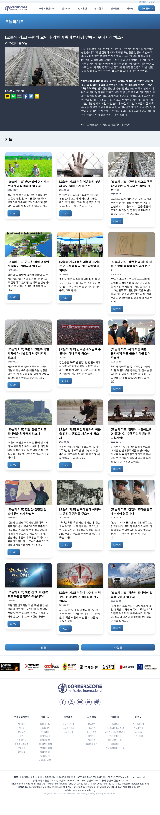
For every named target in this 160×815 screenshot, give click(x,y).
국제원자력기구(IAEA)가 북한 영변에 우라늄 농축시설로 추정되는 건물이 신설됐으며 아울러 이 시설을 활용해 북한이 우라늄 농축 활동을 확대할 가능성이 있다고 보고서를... (131, 206)
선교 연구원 (22, 740)
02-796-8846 (95, 777)
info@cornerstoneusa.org (135, 783)
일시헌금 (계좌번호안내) (115, 731)
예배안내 (91, 736)
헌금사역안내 (115, 736)
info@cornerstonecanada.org (80, 790)
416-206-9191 (135, 786)
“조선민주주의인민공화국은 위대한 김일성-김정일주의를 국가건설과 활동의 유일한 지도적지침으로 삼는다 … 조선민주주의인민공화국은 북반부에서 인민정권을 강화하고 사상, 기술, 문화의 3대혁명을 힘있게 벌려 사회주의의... (131, 290)
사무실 (22, 727)
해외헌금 (115, 744)
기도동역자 (45, 727)
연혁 (22, 736)
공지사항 (142, 2)
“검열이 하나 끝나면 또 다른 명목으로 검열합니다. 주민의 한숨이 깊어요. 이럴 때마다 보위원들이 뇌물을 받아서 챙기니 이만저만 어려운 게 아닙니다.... (131, 530)
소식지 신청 (92, 731)
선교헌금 (115, 723)
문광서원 (21, 748)
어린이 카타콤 (45, 760)
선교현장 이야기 (45, 748)
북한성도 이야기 (45, 744)
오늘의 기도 (45, 723)
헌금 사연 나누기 (115, 740)
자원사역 (91, 740)
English (152, 2)
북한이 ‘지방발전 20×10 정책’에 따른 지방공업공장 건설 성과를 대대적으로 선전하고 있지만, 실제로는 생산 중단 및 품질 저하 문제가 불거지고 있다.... (28, 282)
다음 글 (118, 647)
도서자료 (138, 731)
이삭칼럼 (45, 731)
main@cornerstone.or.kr (133, 777)
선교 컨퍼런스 (68, 727)
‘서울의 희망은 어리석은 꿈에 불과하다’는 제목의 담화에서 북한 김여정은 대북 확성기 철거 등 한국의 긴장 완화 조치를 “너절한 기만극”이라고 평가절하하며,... (28, 450)
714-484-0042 (95, 783)
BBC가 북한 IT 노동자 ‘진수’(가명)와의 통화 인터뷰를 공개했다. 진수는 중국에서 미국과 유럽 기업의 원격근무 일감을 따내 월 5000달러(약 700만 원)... (131, 374)
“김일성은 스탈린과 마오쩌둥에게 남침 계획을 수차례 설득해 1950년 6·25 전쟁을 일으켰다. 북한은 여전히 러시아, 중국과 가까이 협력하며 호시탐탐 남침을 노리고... (131, 613)
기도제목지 (138, 727)
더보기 (14, 213)
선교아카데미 (68, 723)
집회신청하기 (91, 744)
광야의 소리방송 (21, 744)
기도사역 (91, 727)
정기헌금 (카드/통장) (115, 727)
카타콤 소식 (45, 736)
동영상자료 (138, 736)
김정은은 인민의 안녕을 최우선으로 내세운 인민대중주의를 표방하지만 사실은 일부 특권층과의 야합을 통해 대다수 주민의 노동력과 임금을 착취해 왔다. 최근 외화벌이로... (131, 454)
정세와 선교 (45, 756)
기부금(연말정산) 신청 (115, 748)
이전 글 (42, 647)
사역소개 (21, 723)
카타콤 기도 (45, 740)
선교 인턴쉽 (68, 731)
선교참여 (91, 723)
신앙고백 (21, 731)
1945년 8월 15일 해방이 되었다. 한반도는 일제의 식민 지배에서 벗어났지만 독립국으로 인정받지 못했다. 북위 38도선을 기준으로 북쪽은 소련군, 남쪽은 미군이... (79, 530)
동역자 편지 (45, 752)
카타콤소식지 (138, 723)
